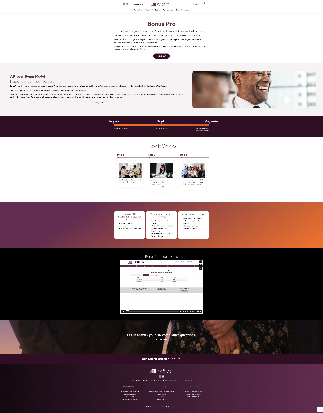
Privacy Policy (129, 396)
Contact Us (185, 10)
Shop (178, 10)
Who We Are (138, 10)
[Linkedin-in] (127, 4)
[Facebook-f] (124, 4)
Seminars (158, 10)
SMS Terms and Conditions (129, 399)
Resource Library (169, 10)
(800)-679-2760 (134, 391)
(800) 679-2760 (138, 4)
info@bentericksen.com (129, 394)
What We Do (149, 10)
